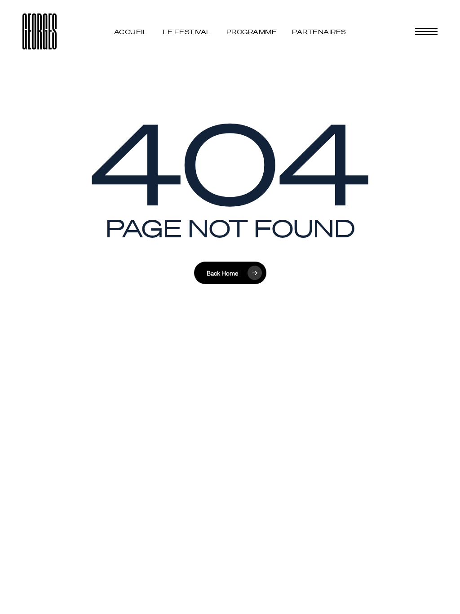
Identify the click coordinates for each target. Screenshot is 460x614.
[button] (426, 31)
